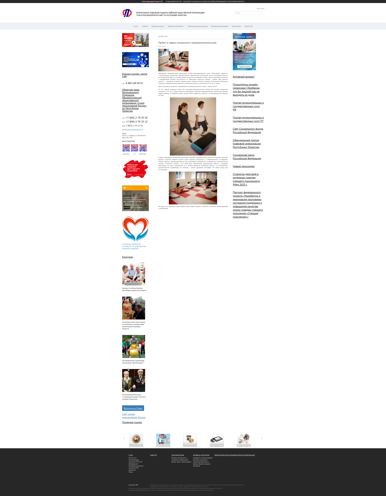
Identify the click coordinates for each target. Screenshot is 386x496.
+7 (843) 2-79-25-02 (136, 117)
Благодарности (133, 464)
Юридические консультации (198, 26)
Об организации (134, 460)
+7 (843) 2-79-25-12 (136, 121)
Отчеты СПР (248, 26)
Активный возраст (244, 76)
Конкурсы (127, 256)
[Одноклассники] (162, 50)
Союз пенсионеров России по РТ (152, 1)
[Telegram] (168, 50)
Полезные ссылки (132, 422)
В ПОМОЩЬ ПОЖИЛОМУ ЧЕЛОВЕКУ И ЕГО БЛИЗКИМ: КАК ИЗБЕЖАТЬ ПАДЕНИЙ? (134, 246)
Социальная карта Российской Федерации (247, 156)
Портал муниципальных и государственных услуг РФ (248, 106)
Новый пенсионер (244, 166)
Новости (145, 26)
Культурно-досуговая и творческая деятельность (201, 461)
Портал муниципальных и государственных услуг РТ (248, 119)
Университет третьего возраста (203, 458)
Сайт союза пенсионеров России (133, 415)
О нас (135, 26)
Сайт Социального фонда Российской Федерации (248, 130)
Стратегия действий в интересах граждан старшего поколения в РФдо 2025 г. (246, 179)
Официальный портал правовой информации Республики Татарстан (247, 143)
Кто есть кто (132, 458)
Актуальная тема (157, 26)
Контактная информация (219, 26)
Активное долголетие (175, 26)
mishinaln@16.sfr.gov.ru (134, 129)
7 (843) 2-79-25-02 (134, 125)
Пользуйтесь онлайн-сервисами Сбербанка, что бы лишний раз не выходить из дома (246, 89)
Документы (132, 470)
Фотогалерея (236, 26)
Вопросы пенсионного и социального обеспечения (180, 459)
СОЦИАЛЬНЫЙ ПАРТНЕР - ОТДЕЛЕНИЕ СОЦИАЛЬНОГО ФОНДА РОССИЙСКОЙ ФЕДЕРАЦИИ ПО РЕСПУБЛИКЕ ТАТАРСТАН (205, 1)
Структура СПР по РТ (135, 462)
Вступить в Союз (133, 408)
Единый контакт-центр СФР (134, 75)
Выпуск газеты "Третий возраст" (182, 462)
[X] (165, 50)
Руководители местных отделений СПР (136, 467)
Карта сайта (260, 8)
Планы (131, 472)
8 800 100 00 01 (134, 83)
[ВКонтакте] (159, 50)
